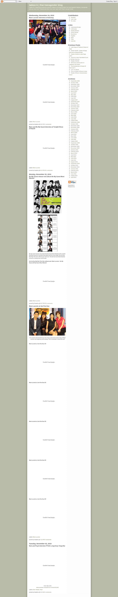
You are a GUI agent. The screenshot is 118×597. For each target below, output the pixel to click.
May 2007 (73, 94)
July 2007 (73, 98)
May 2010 (73, 156)
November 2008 (75, 125)
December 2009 (75, 148)
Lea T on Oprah (75, 69)
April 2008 (73, 113)
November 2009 (75, 146)
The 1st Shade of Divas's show (79, 71)
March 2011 (74, 172)
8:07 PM (42, 303)
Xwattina (73, 17)
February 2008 (75, 110)
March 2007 (74, 91)
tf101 (72, 37)
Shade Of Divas (75, 30)
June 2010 (73, 158)
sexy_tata (73, 19)
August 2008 (74, 120)
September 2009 (75, 143)
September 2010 (75, 163)
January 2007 (74, 87)
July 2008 (73, 118)
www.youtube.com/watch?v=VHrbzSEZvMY (47, 587)
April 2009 (73, 134)
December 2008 (75, 127)
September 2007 (75, 101)
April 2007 (73, 93)
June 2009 (73, 137)
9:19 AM (42, 592)
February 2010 (75, 151)
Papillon (73, 35)
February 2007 (75, 89)
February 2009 (75, 130)
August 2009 (74, 141)
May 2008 (73, 115)
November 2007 (75, 105)
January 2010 (74, 149)
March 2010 (74, 153)
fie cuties (73, 21)
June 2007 (73, 96)
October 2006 (74, 82)
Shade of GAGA (75, 61)
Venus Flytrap (74, 32)
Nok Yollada (36, 589)
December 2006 (75, 86)
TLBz (72, 39)
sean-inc (73, 41)
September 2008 (75, 122)
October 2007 (74, 103)
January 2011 (74, 168)
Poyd (41, 589)
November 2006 (75, 84)
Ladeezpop (74, 29)
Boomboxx (74, 34)
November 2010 (75, 167)
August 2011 (74, 175)
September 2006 (75, 81)
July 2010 (73, 160)
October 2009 (74, 144)
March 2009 (74, 132)
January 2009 (74, 129)
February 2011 (75, 170)
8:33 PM (42, 170)
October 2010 (74, 165)
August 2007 (74, 99)
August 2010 (74, 161)
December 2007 (75, 106)
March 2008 (74, 112)
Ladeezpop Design (76, 27)
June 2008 (73, 117)
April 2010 (73, 155)
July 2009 (73, 139)
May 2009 (73, 136)
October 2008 (74, 124)
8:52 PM (42, 124)
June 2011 (73, 174)
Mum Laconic (36, 121)
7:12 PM (42, 539)
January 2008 (74, 108)
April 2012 (73, 177)
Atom (72, 186)
